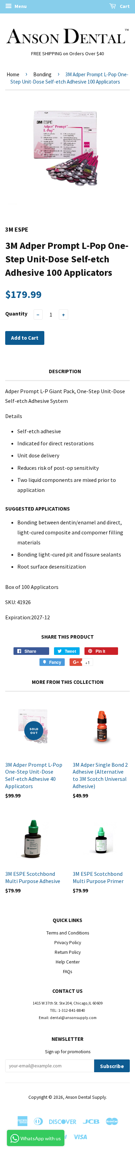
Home (13, 74)
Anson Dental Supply (85, 1097)
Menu (20, 6)
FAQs (67, 972)
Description (65, 371)
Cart (124, 6)
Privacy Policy (67, 943)
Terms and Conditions (67, 933)
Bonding (42, 74)
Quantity (16, 313)
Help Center (68, 962)
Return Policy (68, 952)
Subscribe (112, 1066)
